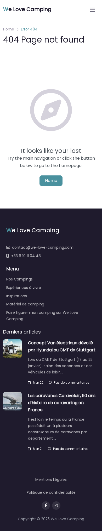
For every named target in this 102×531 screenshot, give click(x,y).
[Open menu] (92, 9)
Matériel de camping (25, 304)
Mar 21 (38, 448)
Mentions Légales (51, 479)
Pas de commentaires (71, 382)
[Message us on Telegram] (56, 505)
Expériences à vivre (23, 287)
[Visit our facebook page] (46, 505)
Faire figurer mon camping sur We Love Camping (42, 315)
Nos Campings (19, 279)
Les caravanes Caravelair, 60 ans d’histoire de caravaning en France (61, 403)
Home (8, 29)
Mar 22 (38, 382)
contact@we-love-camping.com (42, 247)
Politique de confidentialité (51, 492)
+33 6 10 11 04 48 (26, 255)
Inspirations (16, 296)
